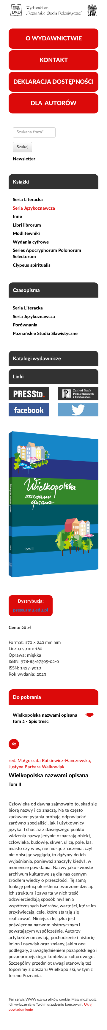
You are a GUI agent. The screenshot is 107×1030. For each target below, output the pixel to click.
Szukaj (22, 147)
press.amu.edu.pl (30, 610)
